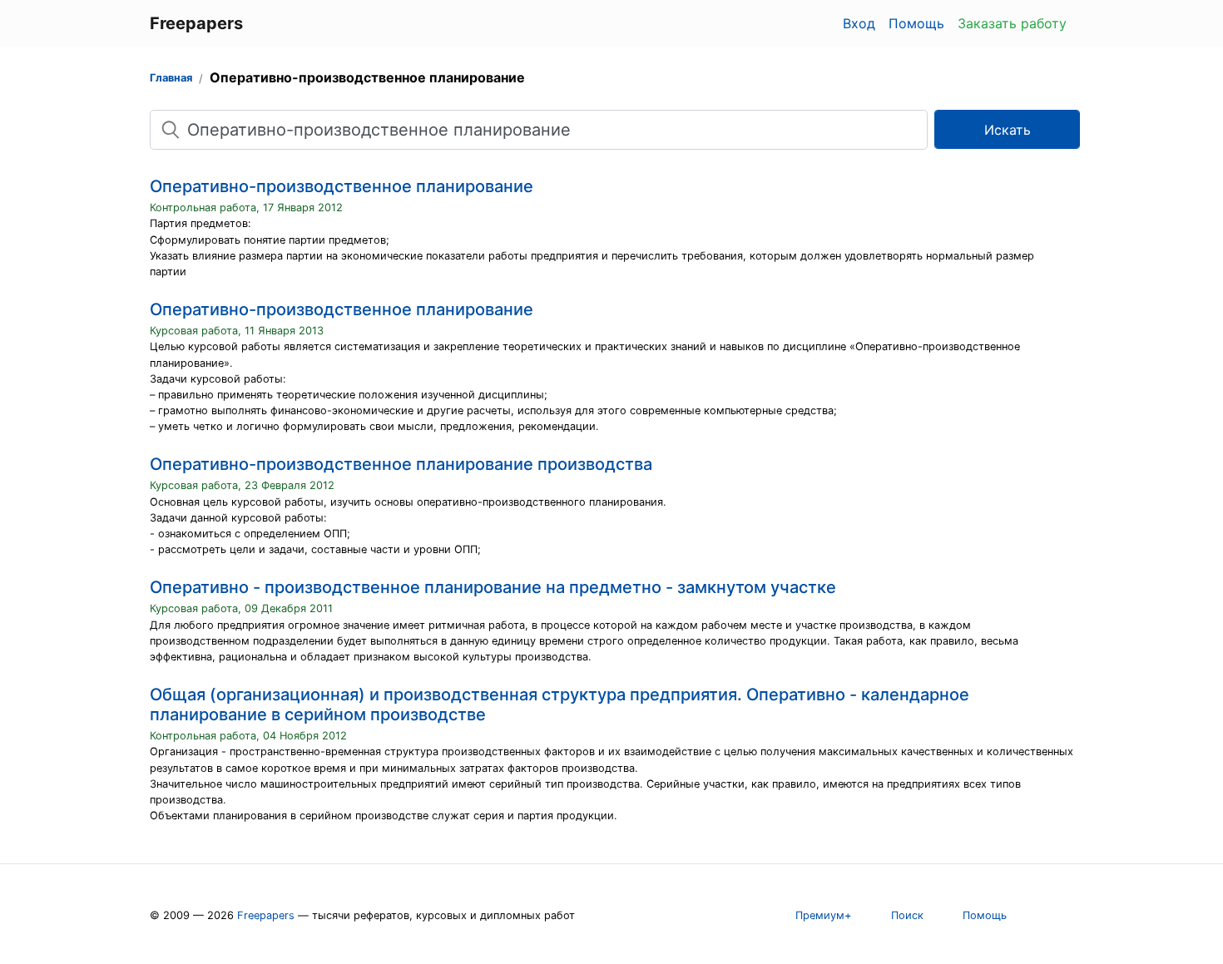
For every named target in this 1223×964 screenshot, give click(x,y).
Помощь (916, 23)
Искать (1007, 129)
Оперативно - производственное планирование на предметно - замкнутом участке (493, 587)
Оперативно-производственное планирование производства (401, 464)
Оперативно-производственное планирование (341, 186)
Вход (859, 23)
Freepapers (266, 915)
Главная (171, 78)
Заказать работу (1012, 23)
